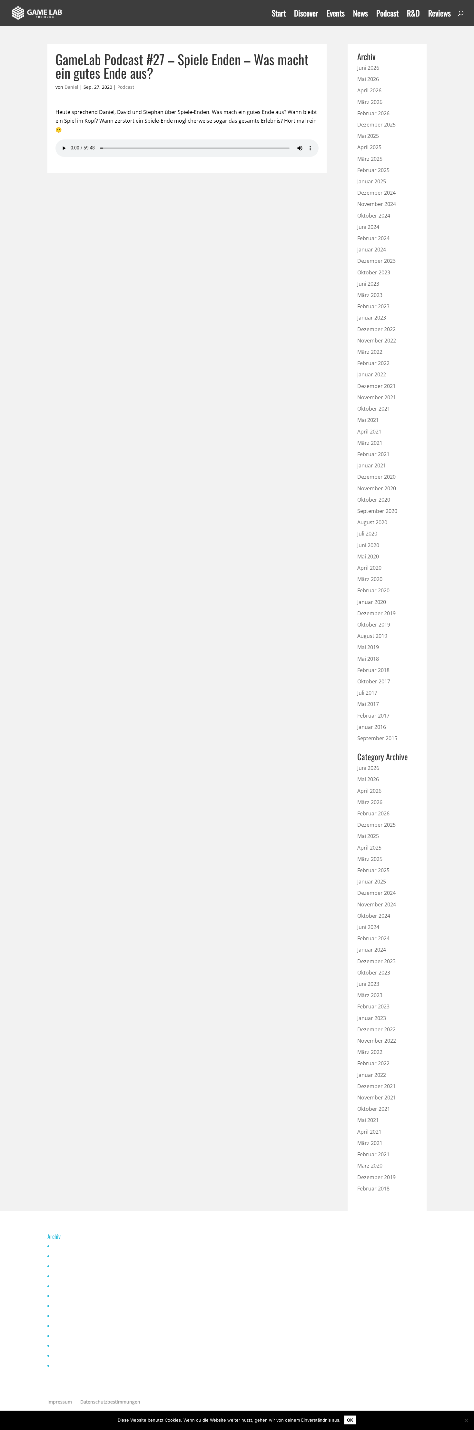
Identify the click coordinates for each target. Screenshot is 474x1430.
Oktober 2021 (373, 408)
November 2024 (376, 204)
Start (279, 15)
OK (350, 1420)
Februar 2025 (373, 170)
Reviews (439, 15)
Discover (306, 15)
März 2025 (369, 158)
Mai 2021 (368, 420)
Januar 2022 (371, 374)
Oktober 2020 (373, 499)
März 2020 (369, 579)
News (360, 15)
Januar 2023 (371, 317)
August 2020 (372, 522)
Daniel (71, 87)
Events (336, 15)
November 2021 (376, 397)
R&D (413, 15)
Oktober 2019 (373, 624)
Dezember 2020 (376, 476)
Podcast (387, 15)
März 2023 (369, 295)
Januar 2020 (371, 602)
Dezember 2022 (376, 329)
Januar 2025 (371, 181)
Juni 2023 (368, 283)
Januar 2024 (371, 249)
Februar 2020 (373, 590)
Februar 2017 (373, 715)
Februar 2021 (373, 454)
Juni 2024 (368, 226)
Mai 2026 (368, 79)
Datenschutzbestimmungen (110, 1402)
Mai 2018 (368, 658)
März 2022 (369, 351)
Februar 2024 (373, 238)
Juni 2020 (368, 545)
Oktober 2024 (373, 215)
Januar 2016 (371, 726)
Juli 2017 (367, 692)
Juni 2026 (368, 67)
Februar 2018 (373, 670)
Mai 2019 (368, 647)
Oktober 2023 (373, 272)
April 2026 (369, 90)
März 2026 (369, 102)
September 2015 (377, 738)
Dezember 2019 (376, 613)
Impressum (59, 1402)
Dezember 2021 (376, 386)
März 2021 (369, 442)
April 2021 (369, 431)
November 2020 (376, 488)
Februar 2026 (373, 113)
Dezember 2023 (376, 260)
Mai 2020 (368, 556)
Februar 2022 (373, 363)
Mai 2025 (368, 135)
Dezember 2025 (376, 124)
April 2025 (369, 147)
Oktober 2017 (373, 681)
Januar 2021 (371, 465)
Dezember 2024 (376, 192)
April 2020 (369, 567)
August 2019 (372, 635)
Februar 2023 (373, 306)
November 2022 (376, 340)
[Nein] (466, 1420)
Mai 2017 (368, 704)
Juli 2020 (367, 533)
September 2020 (377, 511)
